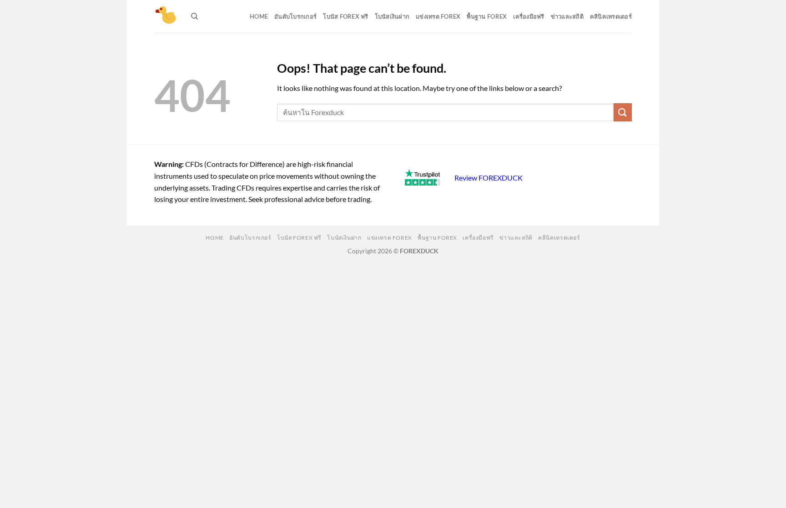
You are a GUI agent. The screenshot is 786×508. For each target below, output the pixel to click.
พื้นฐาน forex (487, 16)
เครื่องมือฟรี (528, 16)
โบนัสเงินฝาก (392, 16)
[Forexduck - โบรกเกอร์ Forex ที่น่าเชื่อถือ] (165, 16)
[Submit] (623, 112)
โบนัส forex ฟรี (345, 16)
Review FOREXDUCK (488, 177)
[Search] (194, 16)
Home (259, 16)
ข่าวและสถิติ (567, 16)
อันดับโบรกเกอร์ (295, 16)
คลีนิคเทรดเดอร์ (611, 16)
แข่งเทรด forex (438, 16)
